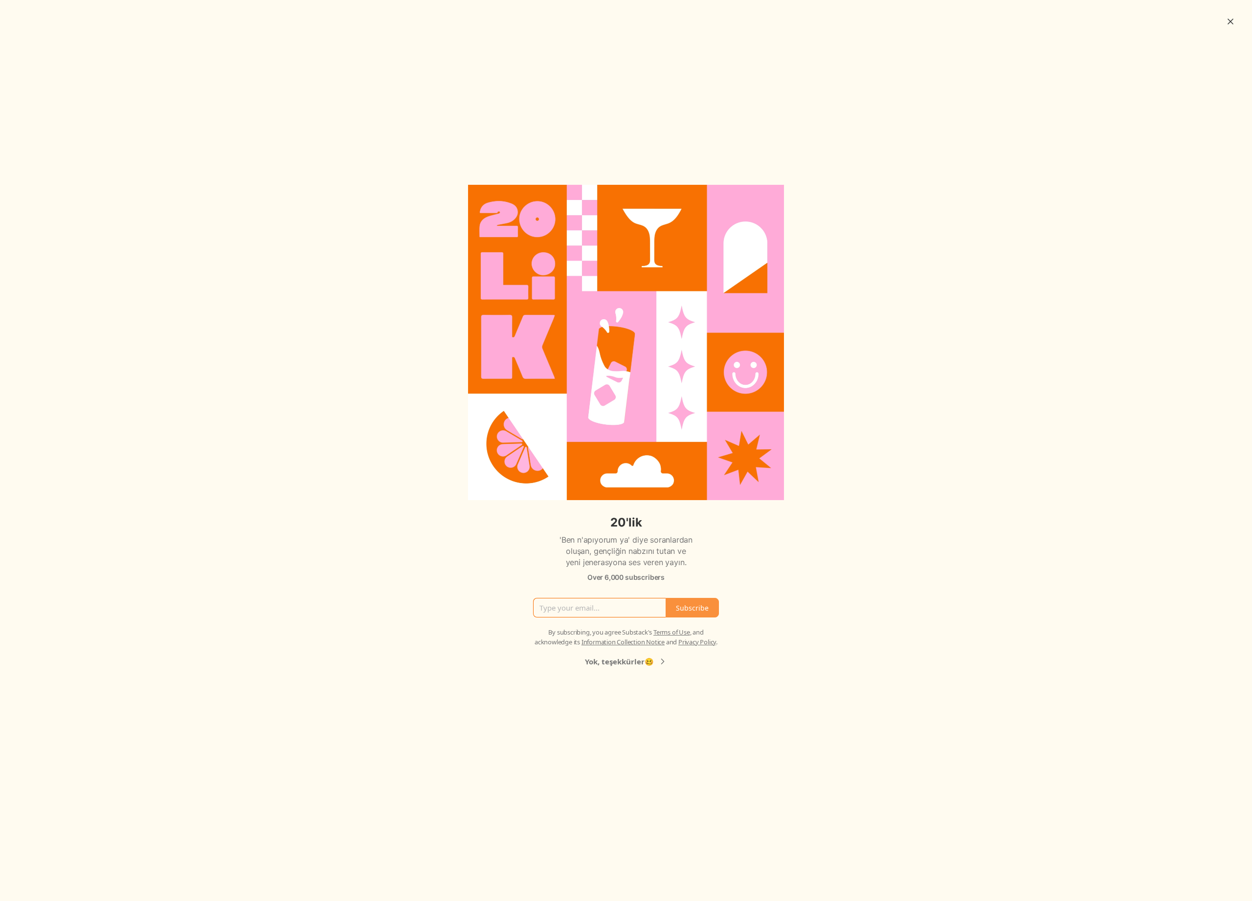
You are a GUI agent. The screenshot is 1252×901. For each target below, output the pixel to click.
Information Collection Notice (623, 641)
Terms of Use (671, 632)
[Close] (1230, 21)
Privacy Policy (697, 641)
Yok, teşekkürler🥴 (619, 661)
